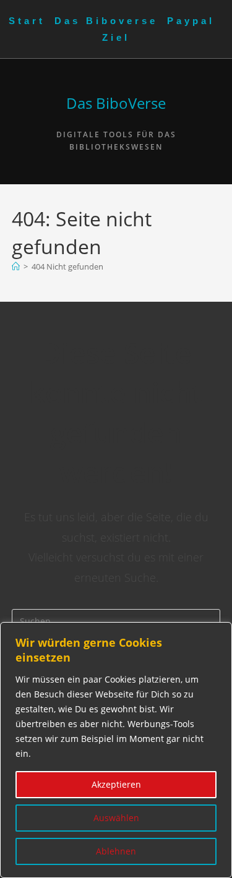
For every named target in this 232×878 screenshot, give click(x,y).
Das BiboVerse (116, 103)
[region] (116, 750)
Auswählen (116, 818)
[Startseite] (16, 266)
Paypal (191, 20)
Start (27, 20)
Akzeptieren (116, 784)
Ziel (116, 37)
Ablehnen (116, 851)
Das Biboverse (106, 20)
